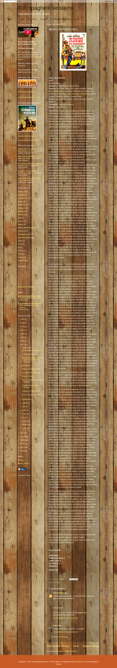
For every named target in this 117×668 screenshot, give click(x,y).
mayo (24, 414)
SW (58, 582)
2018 (22, 337)
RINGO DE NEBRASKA (31, 369)
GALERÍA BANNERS (25, 97)
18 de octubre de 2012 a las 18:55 (65, 632)
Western (21, 260)
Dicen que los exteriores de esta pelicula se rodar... (29, 157)
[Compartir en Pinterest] (77, 579)
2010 (22, 436)
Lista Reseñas (56, 19)
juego (20, 218)
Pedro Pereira (58, 593)
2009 (22, 440)
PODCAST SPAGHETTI (26, 92)
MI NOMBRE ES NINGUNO (32, 351)
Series (20, 241)
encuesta (21, 211)
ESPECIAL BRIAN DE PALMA (30, 298)
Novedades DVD (24, 234)
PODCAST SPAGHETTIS (27, 287)
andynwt (80, 662)
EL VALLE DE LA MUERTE (32, 395)
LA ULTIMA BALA (28, 354)
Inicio (22, 19)
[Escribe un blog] (72, 579)
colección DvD (23, 198)
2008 (22, 444)
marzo (24, 421)
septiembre (26, 399)
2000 (22, 451)
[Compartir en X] (73, 579)
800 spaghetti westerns (46, 8)
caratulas (21, 195)
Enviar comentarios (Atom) (67, 651)
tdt (19, 247)
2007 (22, 447)
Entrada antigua (91, 646)
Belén (55, 625)
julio (24, 406)
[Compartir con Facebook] (75, 579)
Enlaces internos (72, 19)
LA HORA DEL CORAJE (31, 373)
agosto (25, 403)
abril (24, 417)
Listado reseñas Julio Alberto (28, 140)
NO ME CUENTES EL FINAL (30, 296)
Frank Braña (85, 94)
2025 (22, 323)
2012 (22, 345)
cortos (20, 201)
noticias (20, 231)
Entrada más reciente (58, 646)
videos (20, 257)
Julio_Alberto (24, 463)
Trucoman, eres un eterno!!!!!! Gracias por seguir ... (28, 172)
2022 (22, 330)
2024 (22, 326)
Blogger (58, 664)
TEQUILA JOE (27, 376)
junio (24, 410)
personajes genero (24, 237)
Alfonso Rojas (59, 91)
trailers (20, 251)
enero (24, 428)
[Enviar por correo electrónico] (70, 579)
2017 (22, 341)
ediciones (21, 208)
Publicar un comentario (59, 637)
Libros (20, 221)
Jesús (22, 460)
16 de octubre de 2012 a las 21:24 (65, 618)
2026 (22, 319)
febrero (25, 425)
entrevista (21, 215)
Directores (32, 19)
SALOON (31, 72)
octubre (25, 348)
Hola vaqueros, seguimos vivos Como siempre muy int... (29, 179)
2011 (22, 433)
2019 (22, 334)
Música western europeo (27, 228)
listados (20, 224)
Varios (20, 254)
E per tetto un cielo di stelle (30, 304)
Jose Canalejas (72, 94)
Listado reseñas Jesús (26, 136)
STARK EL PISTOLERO (31, 391)
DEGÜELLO (26, 365)
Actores (43, 19)
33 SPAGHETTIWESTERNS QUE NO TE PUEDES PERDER (32, 360)
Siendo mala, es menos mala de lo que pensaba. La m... (30, 150)
